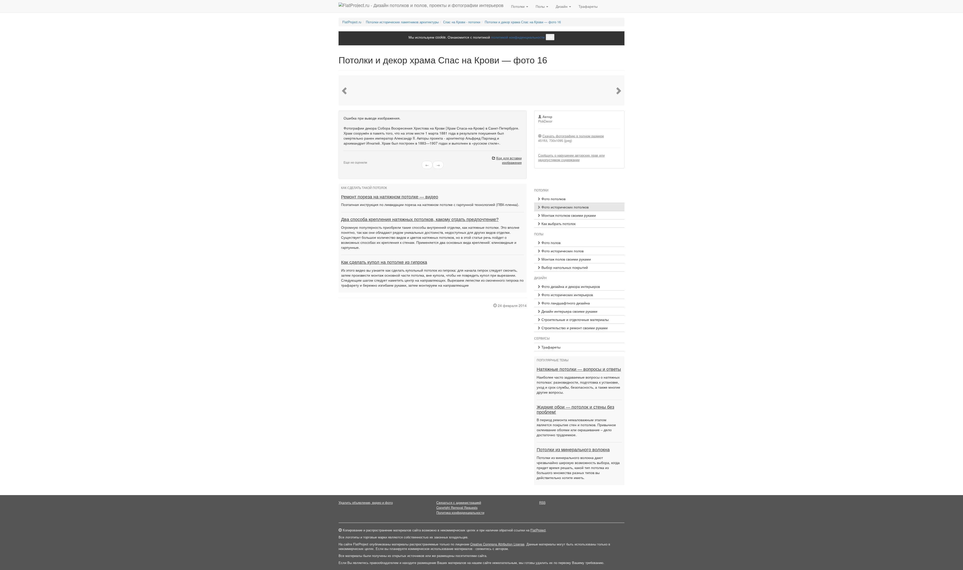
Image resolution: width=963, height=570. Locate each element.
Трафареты (588, 6)
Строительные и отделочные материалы (574, 319)
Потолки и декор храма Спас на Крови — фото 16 (523, 22)
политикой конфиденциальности (518, 37)
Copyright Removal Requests (456, 507)
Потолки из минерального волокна (573, 449)
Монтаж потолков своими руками (568, 215)
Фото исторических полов (562, 250)
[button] (345, 90)
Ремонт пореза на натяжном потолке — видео (389, 196)
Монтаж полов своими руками (565, 259)
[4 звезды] (354, 158)
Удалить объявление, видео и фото (366, 502)
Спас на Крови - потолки (461, 22)
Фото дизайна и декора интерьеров (570, 286)
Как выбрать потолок (558, 223)
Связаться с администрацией (458, 502)
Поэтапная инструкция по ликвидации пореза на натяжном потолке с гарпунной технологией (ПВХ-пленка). (430, 204)
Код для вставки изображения (509, 160)
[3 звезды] (351, 158)
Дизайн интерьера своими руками (568, 311)
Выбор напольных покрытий (564, 267)
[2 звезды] (348, 158)
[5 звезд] (357, 158)
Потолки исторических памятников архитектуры (402, 22)
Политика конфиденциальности (460, 512)
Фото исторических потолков (564, 206)
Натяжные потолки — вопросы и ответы (579, 369)
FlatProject (538, 530)
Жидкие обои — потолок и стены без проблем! (575, 410)
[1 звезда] (345, 158)
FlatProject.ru (351, 22)
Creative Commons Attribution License (497, 544)
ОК (550, 37)
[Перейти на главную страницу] (421, 6)
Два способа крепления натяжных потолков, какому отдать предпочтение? (420, 219)
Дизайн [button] (562, 6)
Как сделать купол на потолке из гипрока (384, 262)
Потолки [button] (518, 6)
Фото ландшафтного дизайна (565, 302)
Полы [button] (541, 6)
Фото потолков (553, 198)
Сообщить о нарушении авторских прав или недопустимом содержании (571, 157)
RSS (542, 502)
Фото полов (550, 242)
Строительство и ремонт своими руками (574, 327)
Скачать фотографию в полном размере (573, 136)
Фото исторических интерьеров (566, 294)
